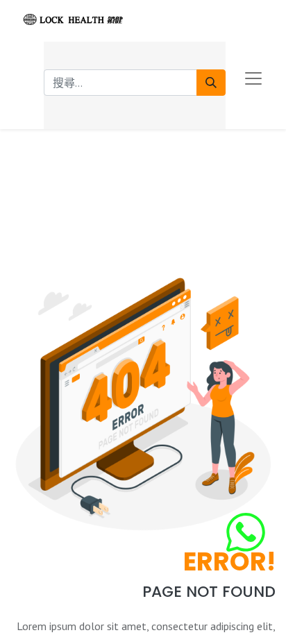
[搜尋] (211, 82)
